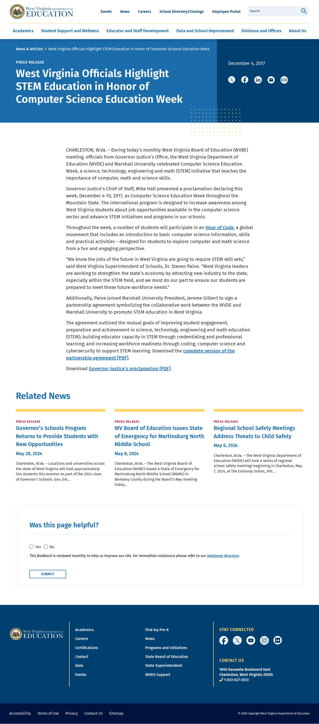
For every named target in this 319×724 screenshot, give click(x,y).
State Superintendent (163, 665)
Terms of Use (48, 713)
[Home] (36, 634)
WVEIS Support (157, 674)
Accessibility (20, 713)
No (52, 547)
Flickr (277, 640)
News (125, 11)
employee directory (223, 556)
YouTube (250, 640)
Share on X (232, 80)
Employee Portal (226, 11)
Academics (84, 630)
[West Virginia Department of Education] (41, 12)
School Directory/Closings (182, 11)
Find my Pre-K (157, 630)
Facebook (223, 640)
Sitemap (116, 713)
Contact (81, 656)
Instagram (264, 640)
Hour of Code (220, 227)
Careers (144, 11)
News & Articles (29, 49)
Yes (38, 547)
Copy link (284, 80)
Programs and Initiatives (166, 648)
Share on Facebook (245, 80)
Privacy (71, 713)
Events (106, 11)
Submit (304, 11)
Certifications (86, 648)
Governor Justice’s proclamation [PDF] (129, 368)
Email (271, 80)
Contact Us (93, 713)
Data (79, 665)
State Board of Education (166, 656)
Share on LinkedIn (258, 80)
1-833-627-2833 (236, 680)
